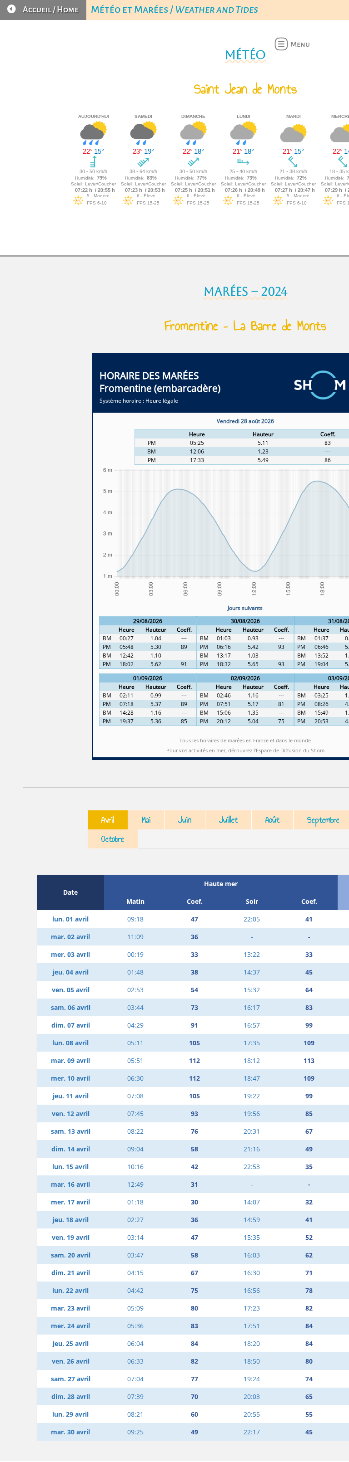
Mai (146, 820)
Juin (184, 820)
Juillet (228, 820)
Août (272, 820)
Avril (107, 820)
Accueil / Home (51, 9)
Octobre (112, 839)
